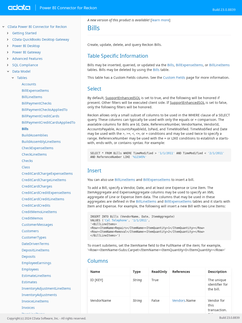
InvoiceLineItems (35, 301)
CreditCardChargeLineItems (44, 180)
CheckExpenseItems (37, 148)
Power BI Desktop (26, 46)
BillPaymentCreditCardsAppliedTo (48, 122)
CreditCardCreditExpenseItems (46, 192)
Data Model (21, 71)
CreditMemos (32, 218)
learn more (160, 20)
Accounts (29, 84)
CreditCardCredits (36, 205)
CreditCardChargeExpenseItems (47, 173)
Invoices (28, 307)
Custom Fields (174, 77)
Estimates (29, 282)
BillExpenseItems (35, 90)
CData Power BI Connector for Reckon (37, 26)
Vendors (178, 300)
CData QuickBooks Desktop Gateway (40, 39)
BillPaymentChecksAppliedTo (44, 109)
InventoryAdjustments (39, 294)
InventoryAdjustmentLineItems (46, 288)
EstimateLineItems (36, 275)
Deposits (28, 256)
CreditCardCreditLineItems (43, 199)
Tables (22, 77)
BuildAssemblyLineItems (41, 141)
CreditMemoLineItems (39, 212)
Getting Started (24, 33)
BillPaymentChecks (37, 103)
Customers (30, 231)
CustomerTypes (34, 237)
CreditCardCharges (37, 186)
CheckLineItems (34, 154)
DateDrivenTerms (35, 243)
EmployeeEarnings (36, 263)
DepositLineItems (35, 250)
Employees (30, 269)
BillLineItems (32, 97)
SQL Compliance (25, 65)
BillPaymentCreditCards (40, 116)
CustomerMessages (37, 224)
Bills (25, 129)
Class (26, 167)
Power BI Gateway (26, 52)
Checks (27, 160)
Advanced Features (27, 58)
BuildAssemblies (35, 135)
